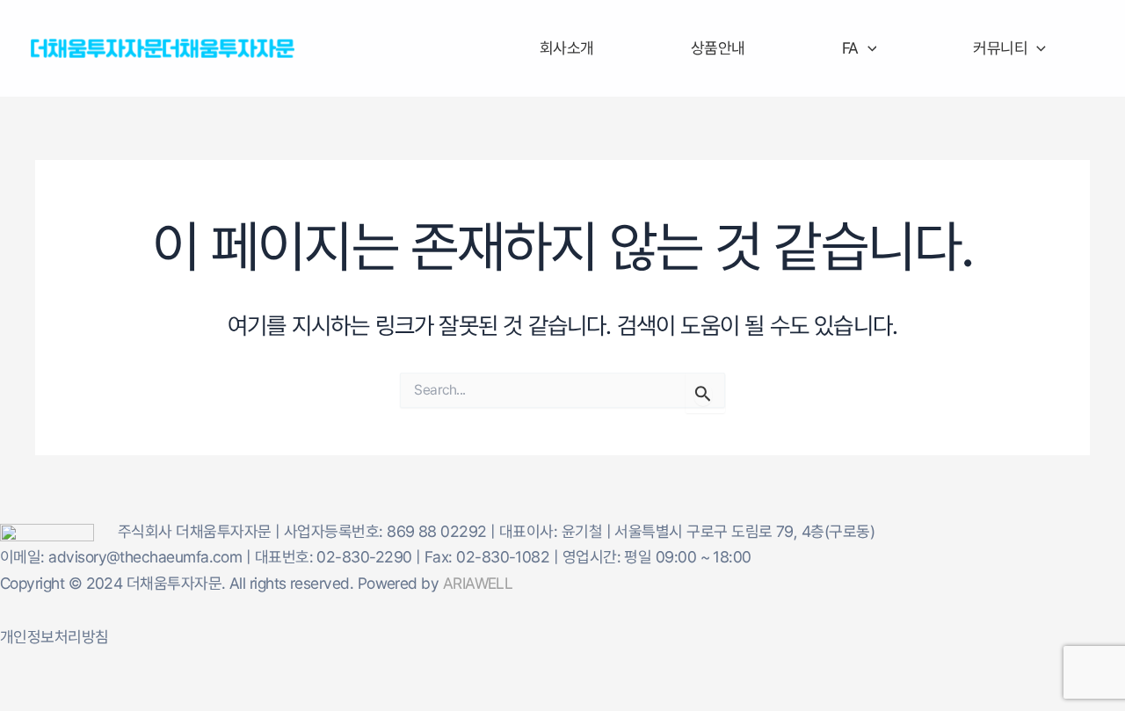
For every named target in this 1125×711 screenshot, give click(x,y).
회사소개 (567, 48)
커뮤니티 (1000, 48)
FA (850, 48)
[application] (868, 49)
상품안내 (718, 48)
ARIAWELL (478, 583)
